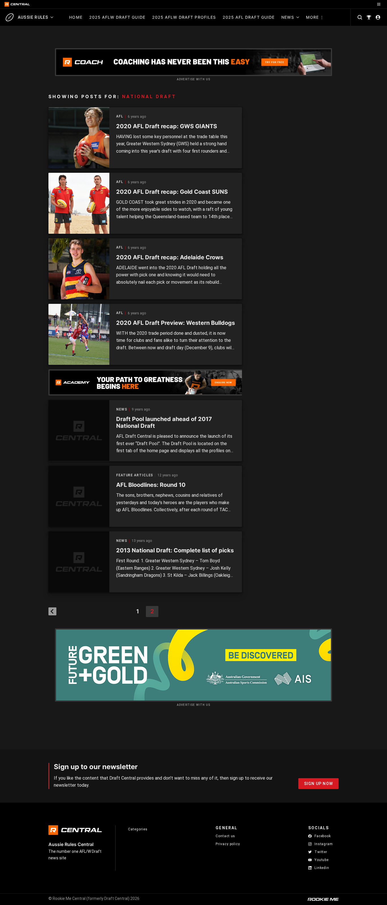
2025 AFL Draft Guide (249, 17)
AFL (119, 116)
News (287, 17)
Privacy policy (228, 844)
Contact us (225, 836)
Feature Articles (134, 475)
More (312, 17)
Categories (137, 829)
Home (75, 17)
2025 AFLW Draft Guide (117, 17)
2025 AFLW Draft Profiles (184, 17)
